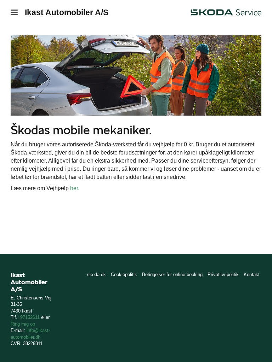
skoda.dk (96, 274)
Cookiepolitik (124, 274)
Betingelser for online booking (172, 274)
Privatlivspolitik (223, 274)
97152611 (30, 317)
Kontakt (252, 274)
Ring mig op (23, 324)
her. (74, 188)
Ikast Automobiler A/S (66, 12)
